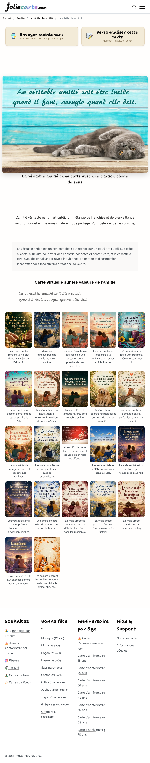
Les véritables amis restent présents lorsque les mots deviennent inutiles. (19, 526)
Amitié (20, 18)
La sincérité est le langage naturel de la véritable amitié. (75, 413)
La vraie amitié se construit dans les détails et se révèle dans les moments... (75, 526)
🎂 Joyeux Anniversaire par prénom (16, 648)
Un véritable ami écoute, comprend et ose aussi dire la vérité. (19, 415)
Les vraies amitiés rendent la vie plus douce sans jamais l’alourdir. (18, 356)
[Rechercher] (134, 7)
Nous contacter (127, 638)
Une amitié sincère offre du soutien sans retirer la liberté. (47, 524)
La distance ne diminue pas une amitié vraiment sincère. (47, 356)
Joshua (46, 690)
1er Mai (13, 668)
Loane (45, 660)
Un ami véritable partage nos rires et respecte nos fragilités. (19, 471)
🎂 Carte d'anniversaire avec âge (91, 643)
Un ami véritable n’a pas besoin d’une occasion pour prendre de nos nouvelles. (75, 358)
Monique (47, 638)
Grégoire (47, 712)
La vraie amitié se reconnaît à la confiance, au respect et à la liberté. (103, 356)
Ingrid (45, 697)
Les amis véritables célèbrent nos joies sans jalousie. (103, 469)
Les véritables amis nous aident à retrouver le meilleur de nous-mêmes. (47, 415)
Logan (45, 653)
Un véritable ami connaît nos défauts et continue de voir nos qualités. (103, 415)
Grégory (46, 704)
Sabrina (46, 667)
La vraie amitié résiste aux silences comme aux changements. (18, 579)
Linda (45, 645)
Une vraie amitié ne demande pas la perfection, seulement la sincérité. (131, 415)
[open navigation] (142, 7)
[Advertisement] (75, 63)
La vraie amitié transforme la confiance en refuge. (131, 524)
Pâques (13, 660)
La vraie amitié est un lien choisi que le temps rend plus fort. (131, 469)
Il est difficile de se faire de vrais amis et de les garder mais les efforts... (75, 453)
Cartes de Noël (18, 675)
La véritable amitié (41, 18)
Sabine (46, 675)
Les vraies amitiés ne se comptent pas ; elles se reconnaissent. (47, 471)
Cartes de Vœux (19, 682)
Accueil (7, 18)
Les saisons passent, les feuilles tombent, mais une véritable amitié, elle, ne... (46, 581)
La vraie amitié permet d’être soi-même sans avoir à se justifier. (103, 526)
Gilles (45, 682)
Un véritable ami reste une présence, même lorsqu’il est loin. (131, 356)
